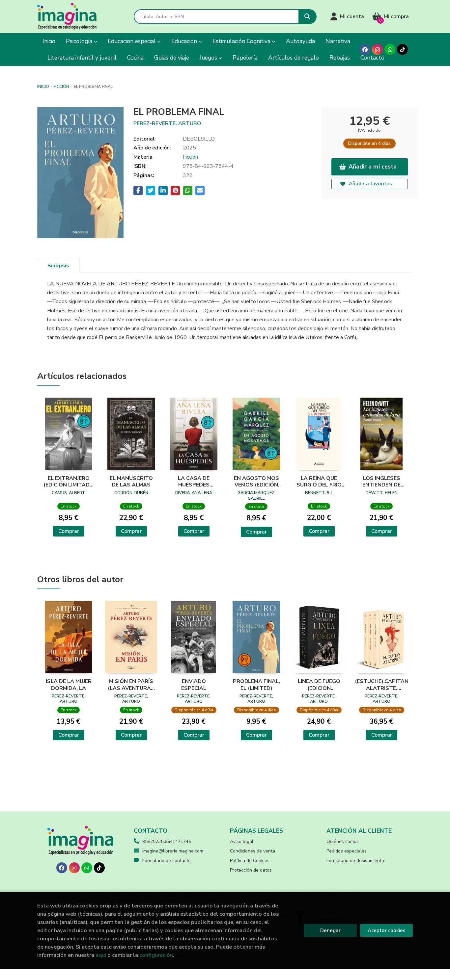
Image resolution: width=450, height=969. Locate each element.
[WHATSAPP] (389, 49)
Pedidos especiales (346, 851)
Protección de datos (251, 870)
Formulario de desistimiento (355, 860)
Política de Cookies (249, 860)
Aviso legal (241, 841)
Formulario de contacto (166, 860)
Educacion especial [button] (132, 41)
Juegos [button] (209, 58)
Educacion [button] (185, 41)
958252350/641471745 (166, 841)
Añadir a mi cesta (373, 166)
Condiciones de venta (252, 851)
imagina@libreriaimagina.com (172, 851)
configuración (156, 955)
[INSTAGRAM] (377, 49)
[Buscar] (307, 16)
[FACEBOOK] (364, 49)
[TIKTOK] (402, 49)
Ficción (61, 86)
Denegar (330, 930)
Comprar (68, 531)
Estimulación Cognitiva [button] (242, 41)
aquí (101, 955)
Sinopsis (58, 265)
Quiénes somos (342, 841)
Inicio (43, 86)
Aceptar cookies (387, 930)
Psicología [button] (80, 41)
